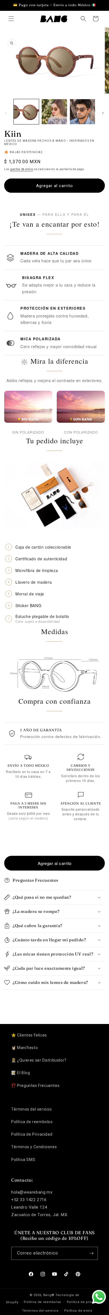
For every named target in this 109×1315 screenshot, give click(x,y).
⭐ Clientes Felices (29, 1035)
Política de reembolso (32, 1122)
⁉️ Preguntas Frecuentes (35, 1085)
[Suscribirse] (91, 1253)
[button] (11, 19)
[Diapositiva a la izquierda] (6, 113)
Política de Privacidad (31, 1134)
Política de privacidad (85, 1302)
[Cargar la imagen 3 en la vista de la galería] (82, 111)
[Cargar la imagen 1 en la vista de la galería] (26, 111)
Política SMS (23, 1159)
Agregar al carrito (55, 863)
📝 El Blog (20, 1072)
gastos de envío (21, 169)
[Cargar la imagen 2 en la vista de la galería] (54, 111)
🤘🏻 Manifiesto (24, 1047)
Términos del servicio (31, 1109)
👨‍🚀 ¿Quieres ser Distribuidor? (39, 1060)
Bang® (49, 1295)
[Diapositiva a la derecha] (103, 113)
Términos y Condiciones (34, 1147)
